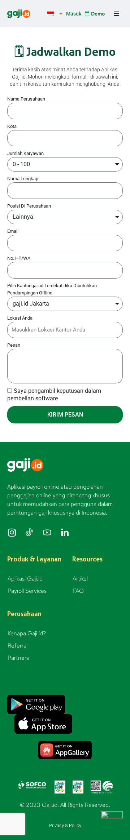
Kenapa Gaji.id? (27, 633)
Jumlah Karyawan (25, 153)
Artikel (80, 578)
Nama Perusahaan (26, 99)
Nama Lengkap (22, 178)
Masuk (73, 14)
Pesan (13, 345)
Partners (18, 658)
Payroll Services (27, 591)
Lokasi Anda (19, 318)
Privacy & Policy (65, 825)
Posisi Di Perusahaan (29, 206)
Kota (12, 126)
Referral (17, 645)
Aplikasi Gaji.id (25, 578)
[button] (116, 13)
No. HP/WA (18, 258)
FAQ (78, 591)
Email (12, 231)
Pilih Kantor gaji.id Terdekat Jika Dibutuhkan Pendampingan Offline (52, 289)
